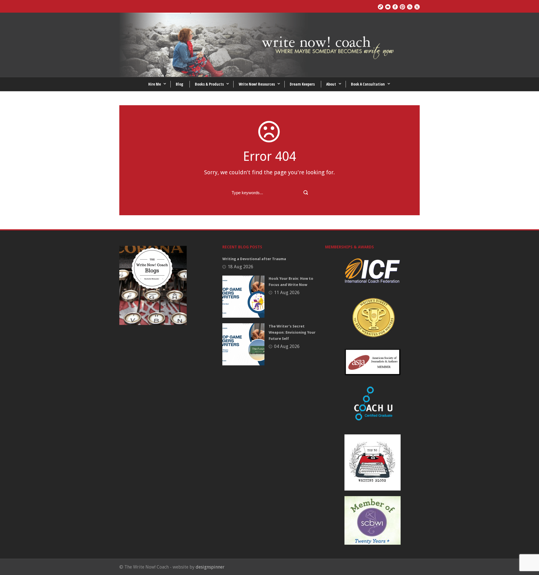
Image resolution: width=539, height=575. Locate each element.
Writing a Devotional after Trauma (254, 259)
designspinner (210, 567)
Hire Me (154, 84)
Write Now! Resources (257, 84)
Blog (179, 84)
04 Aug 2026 (287, 346)
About (331, 84)
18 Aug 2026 (240, 266)
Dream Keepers (302, 84)
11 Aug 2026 (287, 292)
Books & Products (209, 84)
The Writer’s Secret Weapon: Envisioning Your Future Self (292, 332)
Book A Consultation (368, 84)
